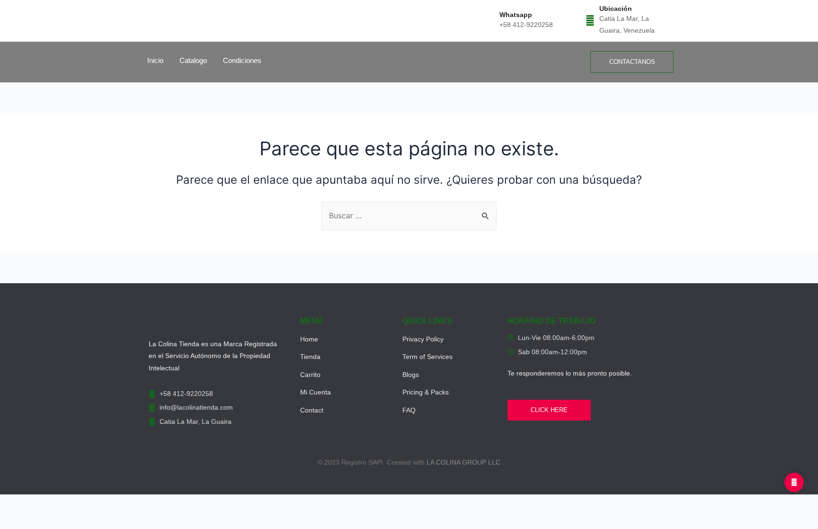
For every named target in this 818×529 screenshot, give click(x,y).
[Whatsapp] (490, 20)
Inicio (155, 60)
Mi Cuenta (315, 392)
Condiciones (242, 60)
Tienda (310, 356)
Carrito (310, 374)
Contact (311, 410)
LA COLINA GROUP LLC (463, 462)
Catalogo (193, 60)
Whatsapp (515, 14)
